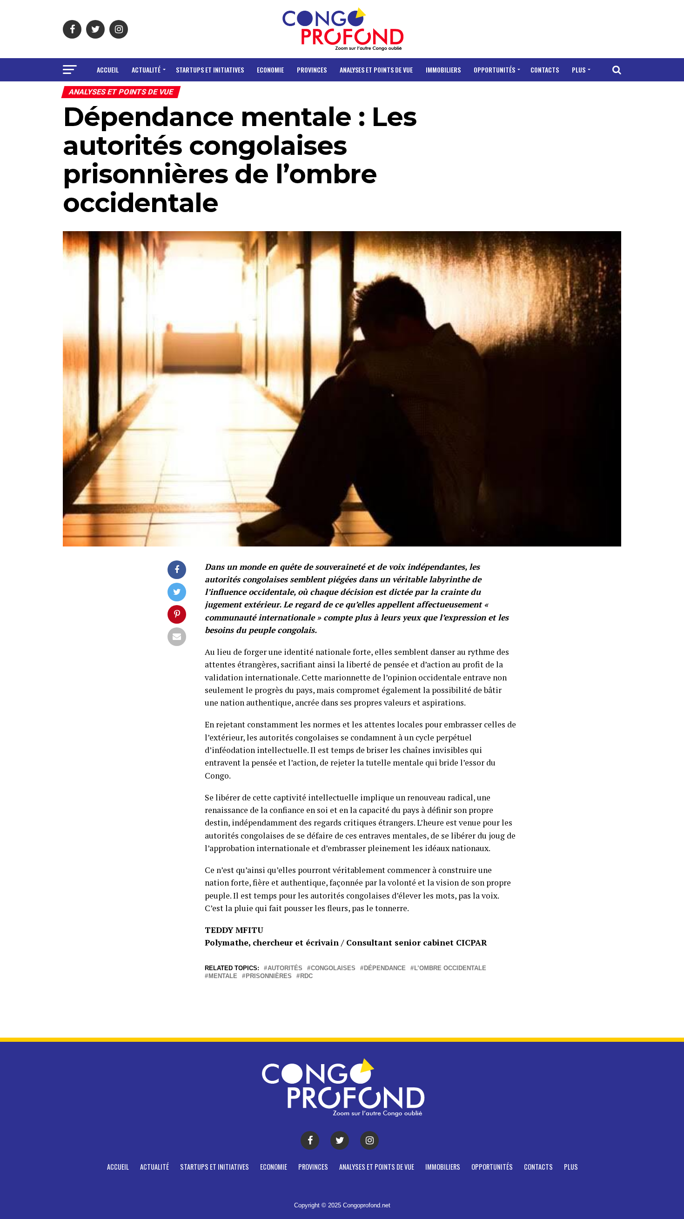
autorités (285, 969)
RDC (306, 976)
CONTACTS (544, 69)
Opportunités (494, 69)
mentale (222, 976)
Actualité (146, 69)
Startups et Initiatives (210, 69)
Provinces (312, 69)
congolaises (333, 969)
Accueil (108, 69)
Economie (270, 69)
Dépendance (385, 969)
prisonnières (269, 976)
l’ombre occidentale (450, 969)
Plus (578, 69)
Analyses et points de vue (376, 69)
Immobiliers (443, 69)
